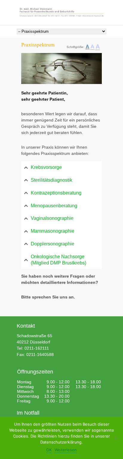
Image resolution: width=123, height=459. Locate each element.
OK (49, 449)
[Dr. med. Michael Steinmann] (61, 12)
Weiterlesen (66, 449)
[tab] (61, 167)
